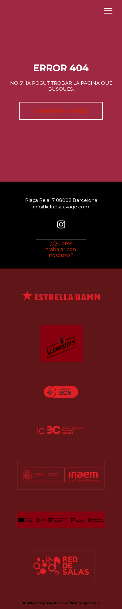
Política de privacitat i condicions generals (61, 603)
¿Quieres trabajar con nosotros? (61, 249)
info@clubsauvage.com (61, 207)
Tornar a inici (61, 111)
